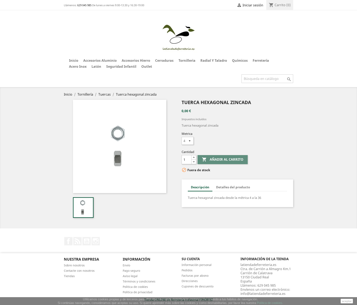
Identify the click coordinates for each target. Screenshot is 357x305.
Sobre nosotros (74, 265)
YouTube (86, 241)
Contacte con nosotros (79, 271)
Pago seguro (131, 271)
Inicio (73, 60)
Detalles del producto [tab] (233, 187)
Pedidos (187, 270)
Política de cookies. (270, 303)
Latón (96, 66)
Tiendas (69, 276)
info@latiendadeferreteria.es (263, 293)
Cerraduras (164, 60)
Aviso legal (130, 276)
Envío (126, 265)
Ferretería (261, 60)
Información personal (197, 265)
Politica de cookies (135, 287)
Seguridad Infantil (121, 66)
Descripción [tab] (200, 187)
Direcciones (190, 281)
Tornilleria (186, 60)
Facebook (68, 241)
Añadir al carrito (222, 159)
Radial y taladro (213, 60)
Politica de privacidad (137, 292)
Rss (77, 241)
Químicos (240, 60)
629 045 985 (84, 5)
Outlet (146, 66)
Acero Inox (78, 66)
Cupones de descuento (197, 286)
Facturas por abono (195, 276)
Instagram (96, 241)
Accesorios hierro (136, 60)
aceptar (347, 301)
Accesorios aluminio (100, 60)
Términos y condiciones (139, 281)
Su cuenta (191, 259)
